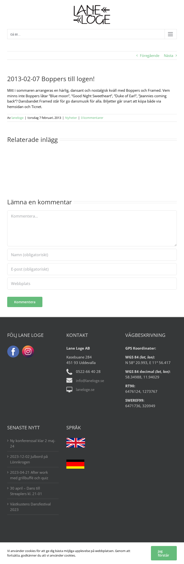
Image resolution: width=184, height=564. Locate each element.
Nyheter (71, 117)
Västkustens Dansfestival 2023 (30, 507)
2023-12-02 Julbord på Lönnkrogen (29, 459)
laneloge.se (85, 389)
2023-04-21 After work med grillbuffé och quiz (29, 475)
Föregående (149, 55)
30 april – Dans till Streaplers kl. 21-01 (26, 491)
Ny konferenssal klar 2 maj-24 (32, 443)
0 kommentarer (92, 117)
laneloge (17, 117)
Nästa (168, 55)
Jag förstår (163, 553)
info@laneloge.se (90, 380)
